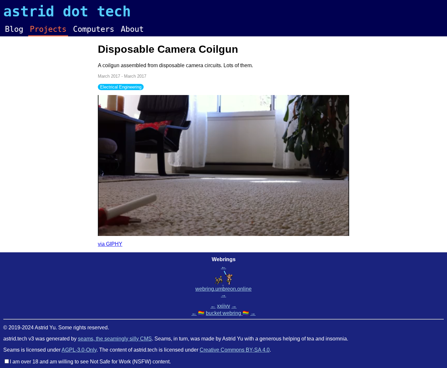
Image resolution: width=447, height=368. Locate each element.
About (132, 29)
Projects (48, 29)
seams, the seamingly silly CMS (115, 338)
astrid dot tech (67, 11)
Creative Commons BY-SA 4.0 (235, 350)
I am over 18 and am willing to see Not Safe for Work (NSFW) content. (90, 361)
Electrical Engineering (120, 87)
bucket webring (224, 313)
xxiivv (223, 306)
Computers (93, 29)
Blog (14, 29)
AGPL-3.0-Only (79, 350)
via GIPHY (110, 244)
